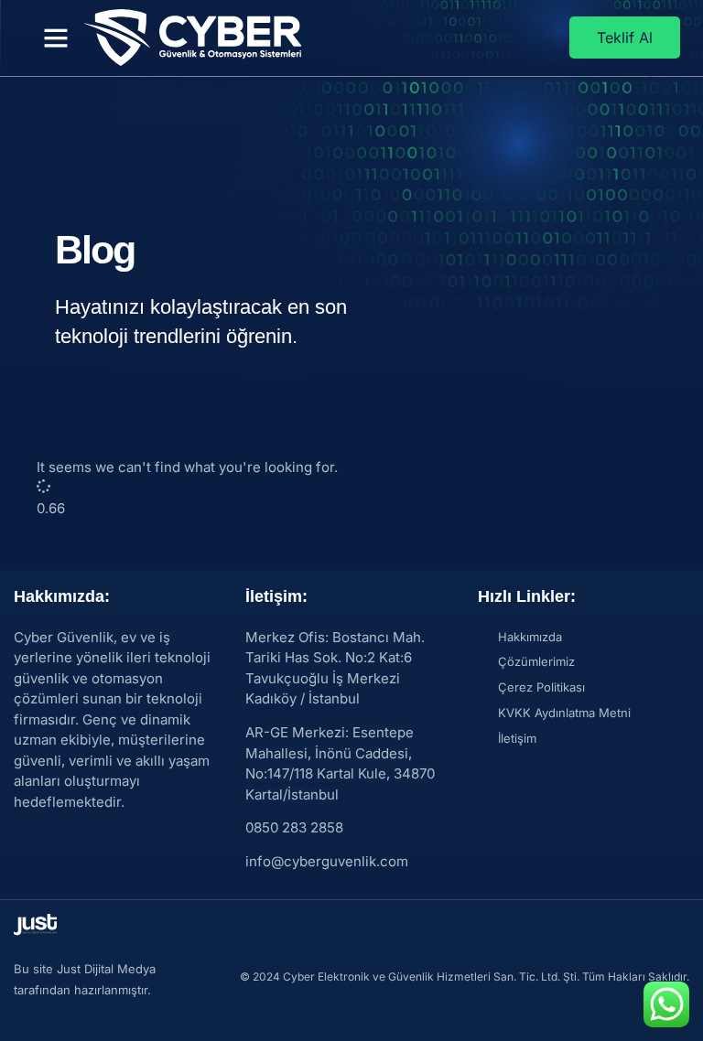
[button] (56, 37)
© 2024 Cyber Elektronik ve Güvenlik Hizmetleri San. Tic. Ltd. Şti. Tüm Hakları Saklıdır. (464, 976)
